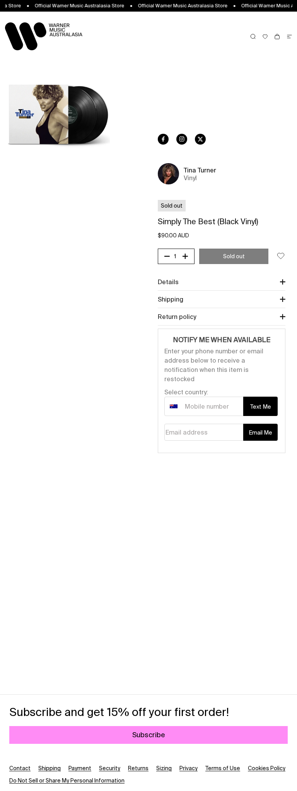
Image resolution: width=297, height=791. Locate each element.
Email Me (260, 433)
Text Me (260, 407)
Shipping (49, 768)
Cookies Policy (266, 768)
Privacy (188, 768)
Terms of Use (222, 768)
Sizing (164, 768)
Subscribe (148, 735)
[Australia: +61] (174, 406)
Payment (79, 768)
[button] (221, 281)
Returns (138, 768)
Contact (20, 768)
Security (109, 768)
